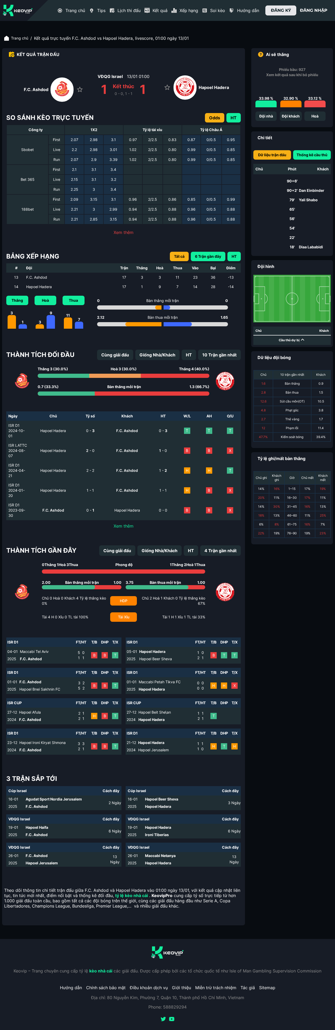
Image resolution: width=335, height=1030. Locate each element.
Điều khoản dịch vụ (149, 987)
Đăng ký (281, 10)
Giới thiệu (181, 987)
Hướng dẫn (71, 987)
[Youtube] (172, 1019)
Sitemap (267, 987)
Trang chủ (19, 38)
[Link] (18, 10)
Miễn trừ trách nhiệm (215, 987)
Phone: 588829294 (167, 1007)
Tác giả (248, 987)
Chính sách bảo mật (106, 987)
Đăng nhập (313, 10)
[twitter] (163, 1019)
